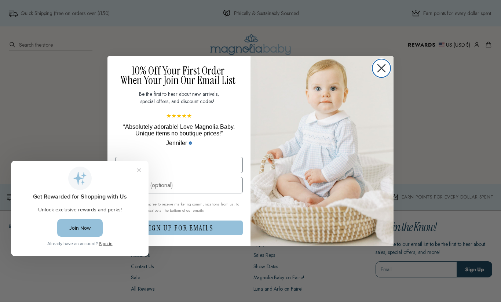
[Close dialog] (381, 68)
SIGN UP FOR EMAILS (179, 228)
